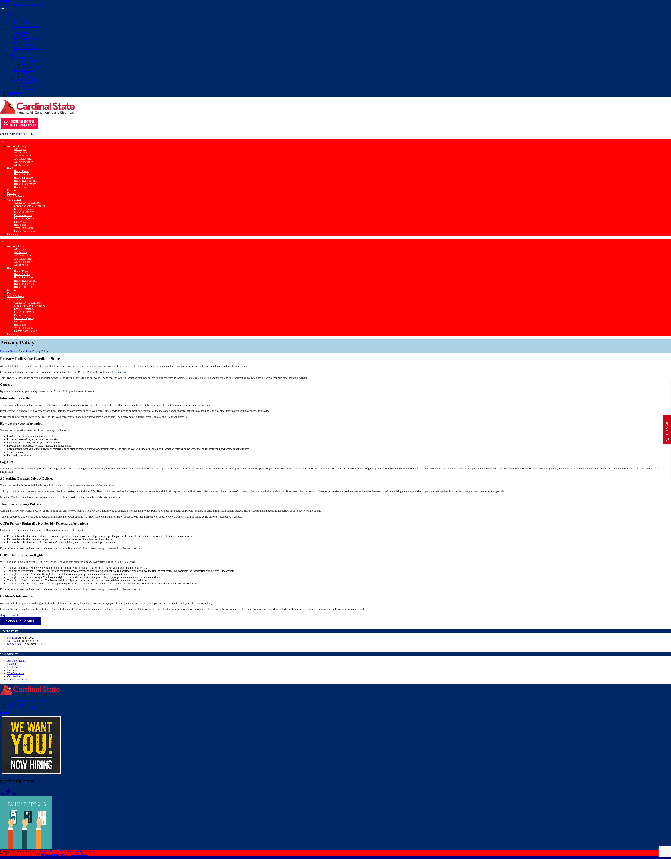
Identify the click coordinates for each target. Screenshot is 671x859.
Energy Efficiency (24, 209)
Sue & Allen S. (15, 643)
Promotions (20, 35)
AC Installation (22, 155)
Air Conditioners (30, 60)
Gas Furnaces (28, 73)
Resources (12, 29)
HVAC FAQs (21, 42)
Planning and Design (25, 231)
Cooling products (23, 57)
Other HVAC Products (26, 79)
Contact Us (13, 95)
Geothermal (27, 86)
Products (12, 54)
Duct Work (20, 221)
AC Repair (20, 149)
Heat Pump (20, 224)
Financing (12, 234)
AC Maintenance (23, 161)
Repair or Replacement (26, 51)
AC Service (20, 152)
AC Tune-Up (21, 164)
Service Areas (14, 92)
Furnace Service (23, 215)
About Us (12, 16)
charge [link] (108, 567)
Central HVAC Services (27, 202)
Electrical (12, 190)
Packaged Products (31, 67)
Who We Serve (15, 196)
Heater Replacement (25, 180)
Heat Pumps (27, 64)
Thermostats (27, 89)
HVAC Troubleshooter (26, 48)
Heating (11, 168)
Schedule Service (20, 621)
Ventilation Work (23, 227)
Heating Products (23, 70)
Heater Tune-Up (23, 186)
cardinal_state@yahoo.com (22, 707)
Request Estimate (9, 615)
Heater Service (22, 174)
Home (10, 13)
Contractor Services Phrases (29, 205)
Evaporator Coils (30, 82)
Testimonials (21, 32)
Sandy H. (12, 637)
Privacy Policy (22, 23)
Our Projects (21, 20)
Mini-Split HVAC (24, 212)
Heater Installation (24, 177)
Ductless (11, 193)
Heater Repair (21, 171)
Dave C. (11, 640)
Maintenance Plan (17, 679)
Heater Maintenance (25, 183)
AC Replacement (23, 158)
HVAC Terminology (25, 38)
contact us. (121, 371)
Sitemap (43, 851)
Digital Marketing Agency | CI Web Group (64, 854)
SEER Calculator (23, 45)
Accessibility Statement (27, 26)
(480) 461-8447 (24, 133)
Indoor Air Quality (24, 218)
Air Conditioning (16, 146)
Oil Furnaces (28, 76)
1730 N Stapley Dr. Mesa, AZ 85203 (20, 4)
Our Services (14, 199)
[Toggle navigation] (2, 8)
